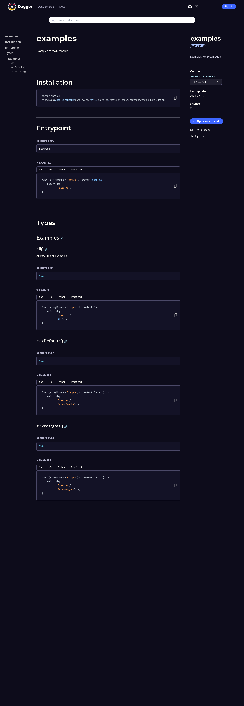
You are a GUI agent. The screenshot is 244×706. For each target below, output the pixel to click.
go (51, 169)
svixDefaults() (18, 67)
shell (41, 169)
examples (11, 36)
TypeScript (76, 169)
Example (45, 163)
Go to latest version (203, 76)
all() (12, 63)
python (62, 169)
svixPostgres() (18, 71)
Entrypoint (12, 47)
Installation (13, 42)
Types (9, 53)
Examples (14, 58)
